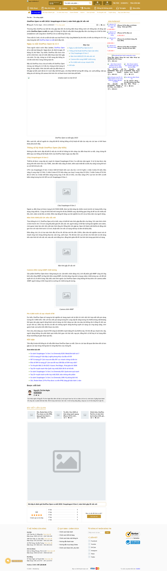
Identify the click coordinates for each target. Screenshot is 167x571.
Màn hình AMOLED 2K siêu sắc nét (83, 56)
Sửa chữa (136, 8)
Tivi (75, 8)
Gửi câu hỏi (94, 516)
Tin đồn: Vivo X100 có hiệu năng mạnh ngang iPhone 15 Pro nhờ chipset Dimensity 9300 (71, 414)
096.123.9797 (38, 561)
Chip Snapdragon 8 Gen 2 (80, 53)
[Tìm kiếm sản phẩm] (90, 3)
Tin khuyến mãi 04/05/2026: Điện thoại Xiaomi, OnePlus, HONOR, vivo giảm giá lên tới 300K (115, 72)
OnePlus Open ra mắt (46, 40)
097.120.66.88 (41, 565)
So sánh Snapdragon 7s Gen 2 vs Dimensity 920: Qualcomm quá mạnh (54, 371)
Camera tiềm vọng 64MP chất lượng (83, 59)
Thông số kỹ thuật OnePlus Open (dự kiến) (83, 51)
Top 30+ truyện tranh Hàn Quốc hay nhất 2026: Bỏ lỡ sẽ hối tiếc (52, 368)
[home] (29, 12)
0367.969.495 (48, 536)
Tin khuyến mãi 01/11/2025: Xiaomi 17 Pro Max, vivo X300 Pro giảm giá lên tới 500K (115, 86)
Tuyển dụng (112, 12)
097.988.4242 (38, 545)
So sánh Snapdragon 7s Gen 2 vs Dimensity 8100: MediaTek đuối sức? (54, 353)
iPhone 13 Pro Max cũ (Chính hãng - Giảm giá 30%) (127, 26)
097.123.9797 (48, 561)
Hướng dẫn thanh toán (66, 541)
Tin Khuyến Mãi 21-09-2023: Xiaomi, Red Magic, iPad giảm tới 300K (53, 365)
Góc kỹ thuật (91, 12)
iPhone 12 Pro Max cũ (124, 33)
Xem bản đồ (47, 534)
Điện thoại (34, 8)
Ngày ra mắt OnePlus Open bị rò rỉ (81, 48)
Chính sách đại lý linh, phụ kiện (69, 548)
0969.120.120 (38, 536)
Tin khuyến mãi (101, 12)
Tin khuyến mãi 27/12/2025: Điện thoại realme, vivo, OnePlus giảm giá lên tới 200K (132, 71)
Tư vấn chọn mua (62, 12)
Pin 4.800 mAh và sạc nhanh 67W (82, 62)
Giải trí (82, 12)
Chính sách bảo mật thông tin (68, 538)
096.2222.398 (48, 540)
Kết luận (72, 65)
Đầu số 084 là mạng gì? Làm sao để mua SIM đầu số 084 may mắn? (53, 362)
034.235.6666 (38, 540)
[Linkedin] (38, 395)
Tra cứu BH (135, 3)
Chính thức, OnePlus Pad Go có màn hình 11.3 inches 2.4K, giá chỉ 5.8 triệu (97, 414)
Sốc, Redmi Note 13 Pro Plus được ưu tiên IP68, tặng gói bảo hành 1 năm (55, 380)
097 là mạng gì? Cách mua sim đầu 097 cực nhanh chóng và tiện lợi (53, 359)
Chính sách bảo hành (66, 532)
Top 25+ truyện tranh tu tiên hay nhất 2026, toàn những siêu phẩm (52, 374)
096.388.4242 (48, 545)
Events (124, 3)
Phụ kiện (87, 8)
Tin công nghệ (36, 12)
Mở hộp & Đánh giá (48, 12)
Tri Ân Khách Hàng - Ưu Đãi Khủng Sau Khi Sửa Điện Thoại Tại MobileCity (132, 83)
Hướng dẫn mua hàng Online (68, 544)
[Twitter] (36, 395)
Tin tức (116, 3)
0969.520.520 (38, 553)
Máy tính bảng (50, 8)
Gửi (108, 532)
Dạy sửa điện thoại (124, 12)
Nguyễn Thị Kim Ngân (35, 25)
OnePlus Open (59, 47)
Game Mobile (74, 12)
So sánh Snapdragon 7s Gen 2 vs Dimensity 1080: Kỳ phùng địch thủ (54, 377)
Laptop (64, 8)
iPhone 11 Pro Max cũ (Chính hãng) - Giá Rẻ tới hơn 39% (126, 47)
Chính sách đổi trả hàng (66, 535)
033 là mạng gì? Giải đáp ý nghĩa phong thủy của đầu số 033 (51, 356)
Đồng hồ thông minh (104, 8)
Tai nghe (122, 8)
